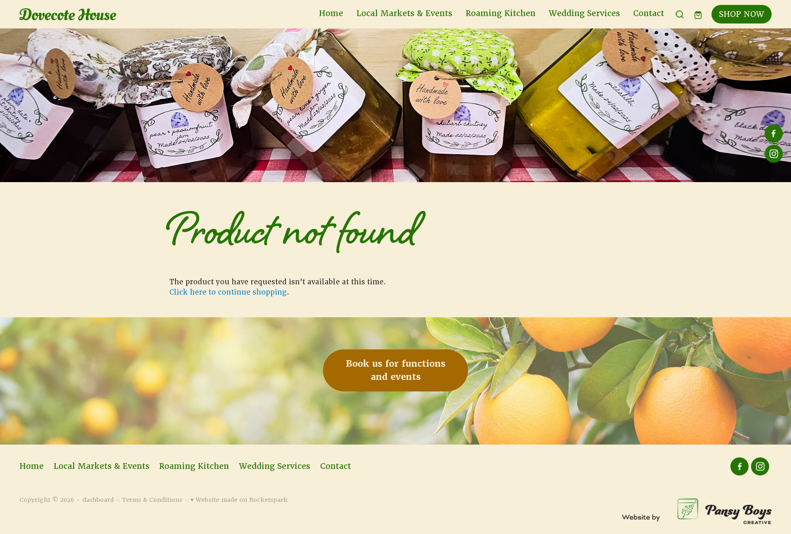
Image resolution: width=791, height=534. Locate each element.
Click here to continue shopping (228, 292)
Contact (648, 13)
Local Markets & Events (404, 13)
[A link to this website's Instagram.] (774, 154)
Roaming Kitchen (501, 13)
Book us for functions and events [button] (395, 370)
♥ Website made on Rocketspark (239, 500)
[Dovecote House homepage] (94, 14)
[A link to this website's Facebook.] (774, 133)
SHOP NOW (741, 14)
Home (331, 13)
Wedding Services (584, 13)
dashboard (98, 500)
